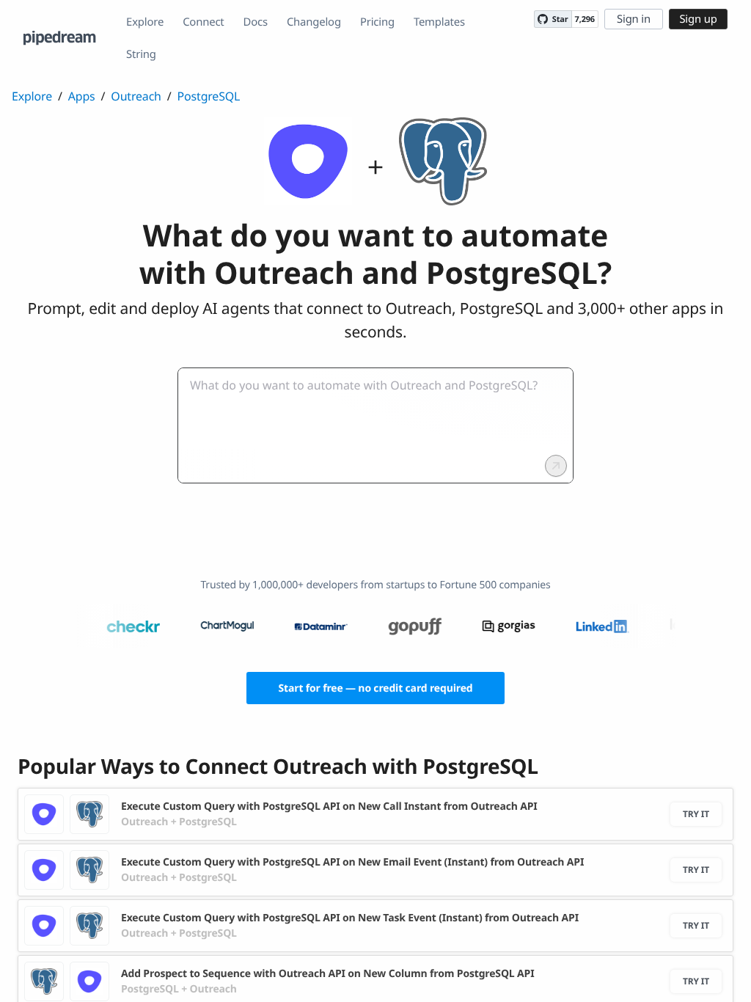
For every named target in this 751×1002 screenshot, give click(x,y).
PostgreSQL (209, 96)
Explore (145, 22)
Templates (439, 22)
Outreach (136, 96)
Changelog (314, 22)
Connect (203, 22)
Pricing (377, 22)
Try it (696, 814)
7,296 (585, 19)
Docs (255, 22)
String (141, 54)
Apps (81, 96)
